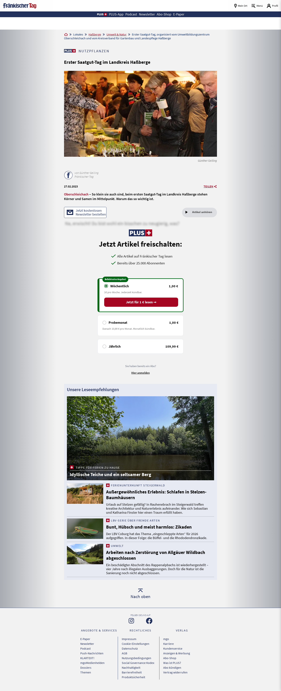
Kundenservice (172, 648)
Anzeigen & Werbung (176, 653)
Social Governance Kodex (138, 663)
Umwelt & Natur (116, 34)
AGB (124, 653)
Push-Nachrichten (91, 653)
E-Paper (85, 639)
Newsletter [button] (147, 14)
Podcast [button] (131, 14)
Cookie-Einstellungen (135, 644)
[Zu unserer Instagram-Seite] (131, 621)
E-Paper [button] (178, 14)
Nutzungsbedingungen (136, 658)
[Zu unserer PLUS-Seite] (70, 50)
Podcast (85, 648)
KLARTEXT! (87, 658)
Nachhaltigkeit (131, 667)
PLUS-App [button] (116, 14)
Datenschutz (130, 648)
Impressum (129, 639)
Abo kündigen (172, 667)
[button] (102, 14)
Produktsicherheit (133, 677)
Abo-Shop (169, 658)
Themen (85, 672)
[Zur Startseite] (66, 35)
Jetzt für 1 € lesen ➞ (141, 302)
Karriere (168, 644)
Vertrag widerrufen (175, 672)
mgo (166, 639)
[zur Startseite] (19, 5)
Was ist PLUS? (172, 663)
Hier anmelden (140, 373)
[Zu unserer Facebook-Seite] (149, 621)
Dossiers (85, 667)
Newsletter (87, 644)
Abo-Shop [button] (164, 14)
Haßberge (95, 34)
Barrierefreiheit (132, 672)
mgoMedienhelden (92, 663)
